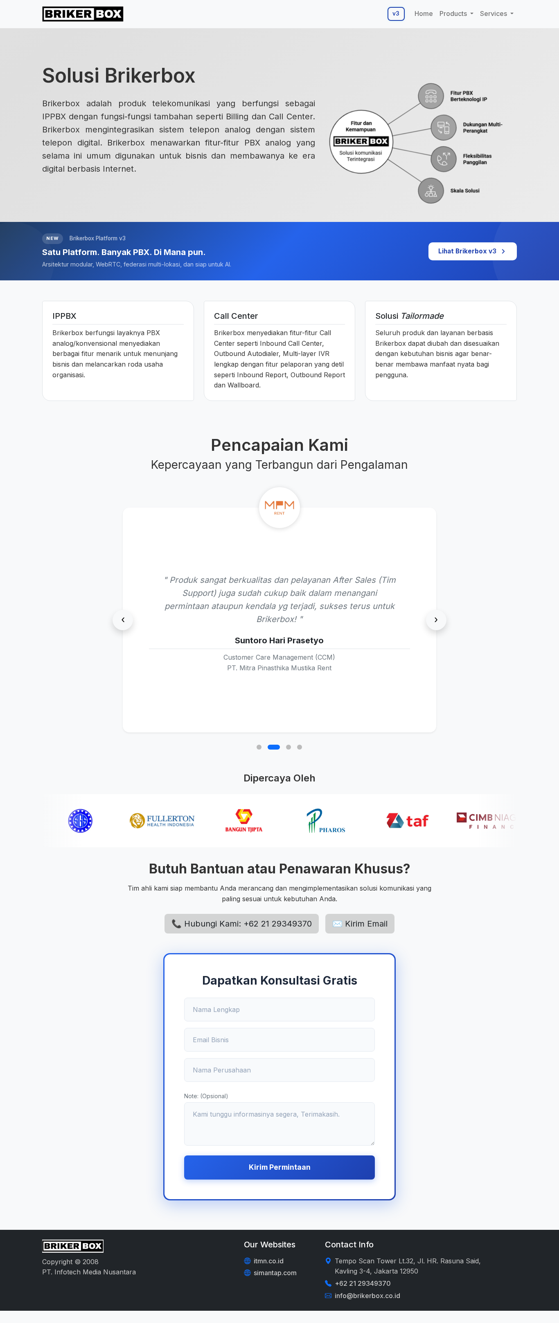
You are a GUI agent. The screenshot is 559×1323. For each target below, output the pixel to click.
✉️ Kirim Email (360, 924)
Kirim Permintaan (280, 1167)
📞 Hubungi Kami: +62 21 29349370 (241, 924)
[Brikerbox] (83, 14)
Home (424, 13)
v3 (396, 13)
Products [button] (454, 13)
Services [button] (494, 13)
